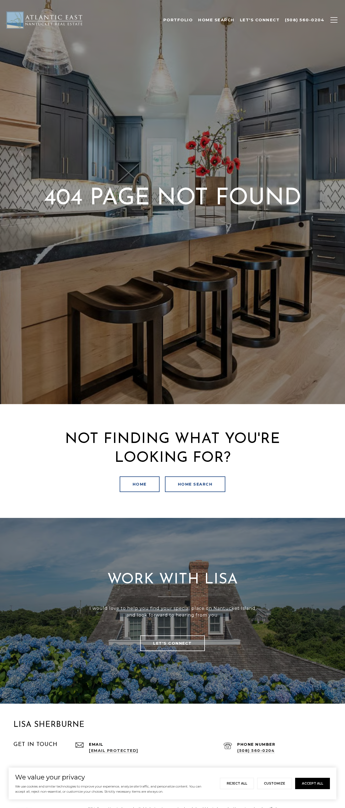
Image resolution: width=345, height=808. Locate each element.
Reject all (237, 783)
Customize (274, 783)
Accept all (312, 783)
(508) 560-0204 (256, 750)
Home (140, 484)
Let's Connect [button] (172, 643)
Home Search (195, 484)
